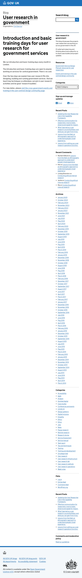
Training (60, 448)
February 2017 (63, 299)
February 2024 (63, 203)
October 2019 (62, 231)
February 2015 (63, 354)
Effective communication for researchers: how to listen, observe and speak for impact (68, 123)
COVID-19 (61, 409)
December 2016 (63, 305)
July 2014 (61, 373)
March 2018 (62, 276)
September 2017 (63, 286)
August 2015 (62, 341)
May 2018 (61, 271)
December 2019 (63, 229)
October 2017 (62, 284)
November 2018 (63, 260)
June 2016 (61, 318)
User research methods (66, 464)
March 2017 (62, 297)
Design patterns (63, 412)
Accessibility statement (27, 561)
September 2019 (63, 234)
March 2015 (62, 352)
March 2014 (62, 383)
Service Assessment (64, 438)
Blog (5, 12)
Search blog (62, 15)
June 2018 (61, 268)
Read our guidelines (62, 542)
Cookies (42, 561)
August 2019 (62, 237)
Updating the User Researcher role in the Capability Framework (68, 116)
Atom (72, 103)
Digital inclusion (63, 414)
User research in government (20, 19)
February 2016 (63, 328)
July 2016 (61, 315)
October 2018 (62, 263)
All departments (9, 561)
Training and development (67, 451)
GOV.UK (42, 558)
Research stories (63, 435)
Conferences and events (66, 406)
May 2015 (61, 349)
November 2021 (63, 213)
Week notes (62, 469)
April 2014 (61, 381)
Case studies (62, 404)
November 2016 (63, 307)
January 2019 (62, 255)
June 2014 (61, 375)
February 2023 (63, 208)
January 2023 (62, 211)
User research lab (64, 461)
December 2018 (63, 258)
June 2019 (61, 242)
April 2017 (61, 294)
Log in (60, 479)
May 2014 (61, 378)
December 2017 (63, 281)
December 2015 (63, 333)
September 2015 (63, 339)
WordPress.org (63, 487)
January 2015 (62, 357)
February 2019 (63, 252)
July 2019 (61, 239)
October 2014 (62, 365)
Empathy (61, 417)
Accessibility (62, 393)
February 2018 (63, 279)
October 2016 (62, 310)
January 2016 (62, 331)
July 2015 (61, 344)
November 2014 (63, 362)
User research (62, 456)
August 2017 (62, 289)
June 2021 (61, 216)
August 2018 (62, 265)
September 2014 (63, 367)
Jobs (59, 425)
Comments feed (63, 485)
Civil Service (18, 26)
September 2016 (63, 312)
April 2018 (61, 273)
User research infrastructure (67, 459)
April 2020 (61, 224)
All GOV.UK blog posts (28, 558)
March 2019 (62, 250)
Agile (59, 396)
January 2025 (62, 197)
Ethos (60, 422)
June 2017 (61, 292)
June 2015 (61, 346)
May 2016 (61, 320)
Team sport (61, 443)
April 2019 (61, 247)
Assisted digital (63, 401)
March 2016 (62, 326)
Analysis (60, 399)
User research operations (66, 467)
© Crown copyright (71, 572)
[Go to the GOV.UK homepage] (11, 3)
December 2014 (63, 360)
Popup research (63, 430)
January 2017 (62, 302)
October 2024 (63, 200)
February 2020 (63, 226)
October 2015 (62, 336)
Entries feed (62, 482)
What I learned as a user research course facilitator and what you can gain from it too (68, 130)
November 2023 (63, 205)
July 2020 (61, 218)
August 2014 (62, 370)
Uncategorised (63, 454)
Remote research (63, 433)
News (60, 427)
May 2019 (61, 244)
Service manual (63, 440)
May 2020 (61, 221)
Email (60, 103)
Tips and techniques (64, 446)
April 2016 (61, 323)
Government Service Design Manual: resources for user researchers (65, 68)
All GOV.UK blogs (10, 558)
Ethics (60, 419)
